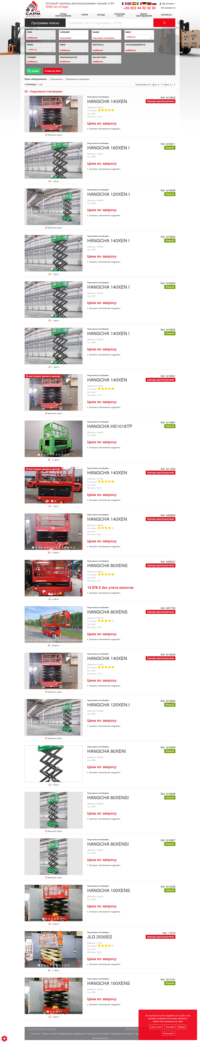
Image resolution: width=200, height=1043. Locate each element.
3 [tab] (45, 456)
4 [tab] (48, 456)
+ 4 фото (55, 599)
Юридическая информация (72, 1033)
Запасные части (119, 15)
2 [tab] (55, 177)
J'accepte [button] (170, 1026)
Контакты (166, 15)
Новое (84, 14)
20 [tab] (79, 641)
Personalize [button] (168, 1033)
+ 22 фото (54, 645)
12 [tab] (66, 548)
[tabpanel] (53, 160)
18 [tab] (73, 641)
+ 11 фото (54, 460)
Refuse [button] (181, 1026)
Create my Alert (53, 70)
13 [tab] (69, 548)
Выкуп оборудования (144, 15)
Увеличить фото (54, 135)
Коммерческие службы (98, 1033)
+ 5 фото (55, 1017)
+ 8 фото (55, 924)
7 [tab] (57, 456)
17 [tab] (71, 641)
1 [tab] (52, 177)
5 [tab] (51, 456)
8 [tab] (59, 456)
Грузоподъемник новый (122, 1033)
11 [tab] (69, 456)
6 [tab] (54, 456)
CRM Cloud (51, 1029)
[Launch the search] (164, 22)
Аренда (101, 15)
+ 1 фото (55, 181)
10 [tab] (66, 456)
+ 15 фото (54, 552)
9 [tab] (62, 456)
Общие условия (49, 1033)
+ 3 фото (55, 785)
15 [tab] (75, 548)
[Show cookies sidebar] (4, 1039)
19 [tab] (76, 641)
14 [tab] (72, 548)
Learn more (156, 1026)
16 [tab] (68, 641)
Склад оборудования (63, 15)
